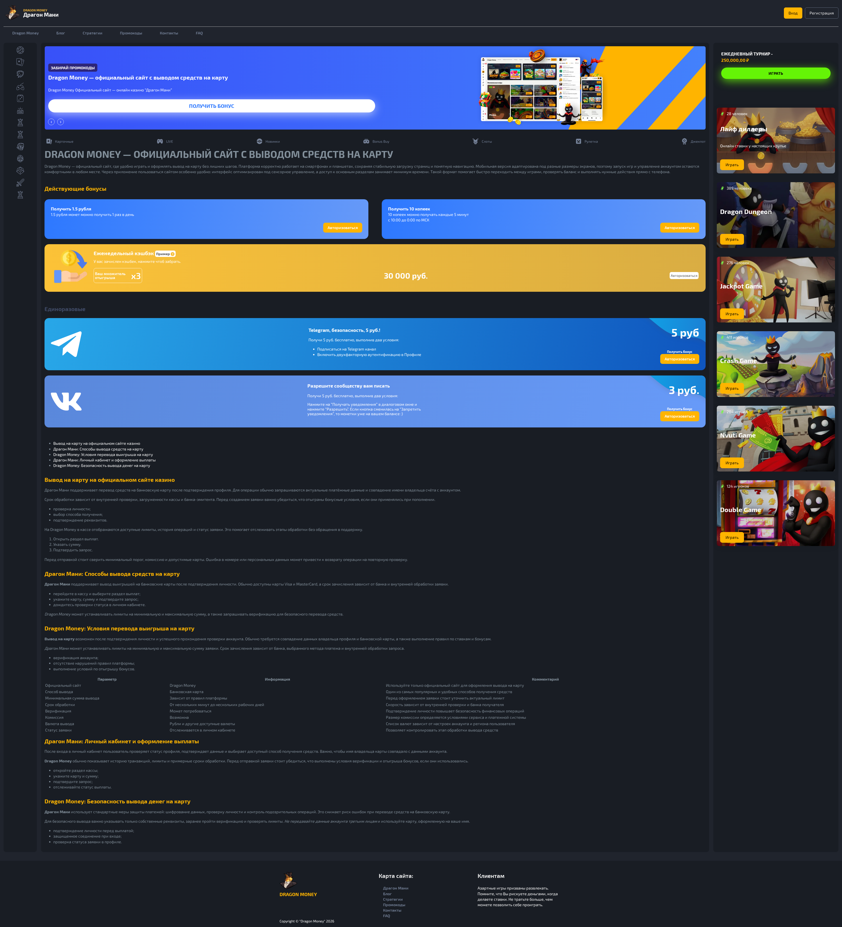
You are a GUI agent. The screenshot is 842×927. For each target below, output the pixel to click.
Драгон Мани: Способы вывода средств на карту (98, 449)
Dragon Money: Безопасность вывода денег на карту (101, 465)
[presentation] (51, 122)
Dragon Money (25, 32)
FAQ (199, 32)
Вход (793, 13)
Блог (60, 32)
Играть (211, 106)
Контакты (169, 32)
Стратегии (92, 32)
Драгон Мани (396, 888)
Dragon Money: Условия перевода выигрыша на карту (103, 454)
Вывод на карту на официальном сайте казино (96, 443)
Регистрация (822, 13)
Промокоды (131, 32)
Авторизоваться (343, 227)
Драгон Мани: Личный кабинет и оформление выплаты (104, 459)
